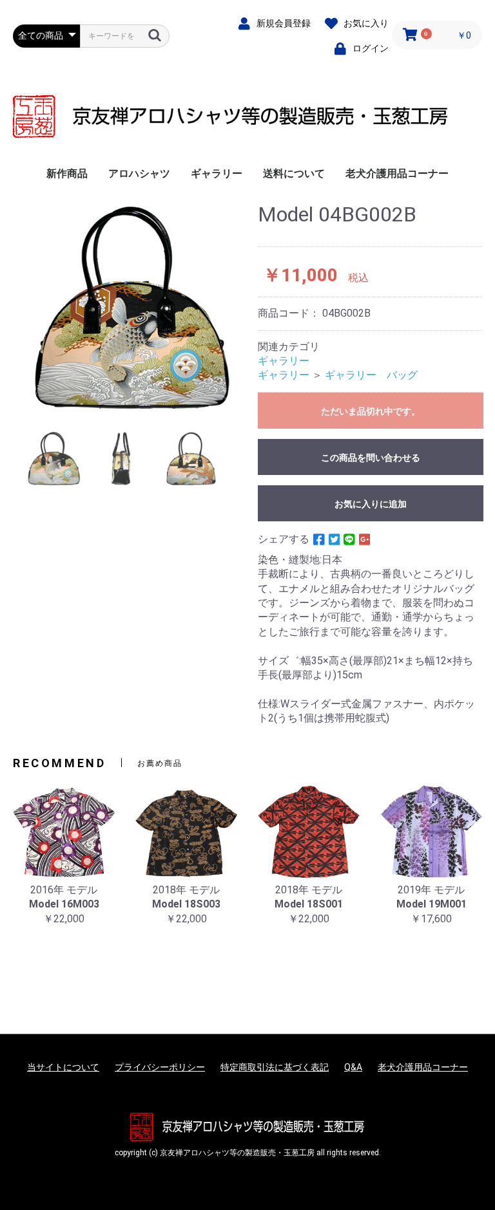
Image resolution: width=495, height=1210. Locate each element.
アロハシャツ (139, 173)
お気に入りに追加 (371, 504)
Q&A (353, 1067)
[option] (130, 307)
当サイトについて (63, 1067)
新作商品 (67, 173)
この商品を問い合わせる (370, 457)
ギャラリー (216, 173)
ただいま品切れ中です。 (370, 411)
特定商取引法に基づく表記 (274, 1067)
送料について (294, 173)
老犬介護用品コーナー (397, 173)
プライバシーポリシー (160, 1067)
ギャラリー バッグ (371, 375)
